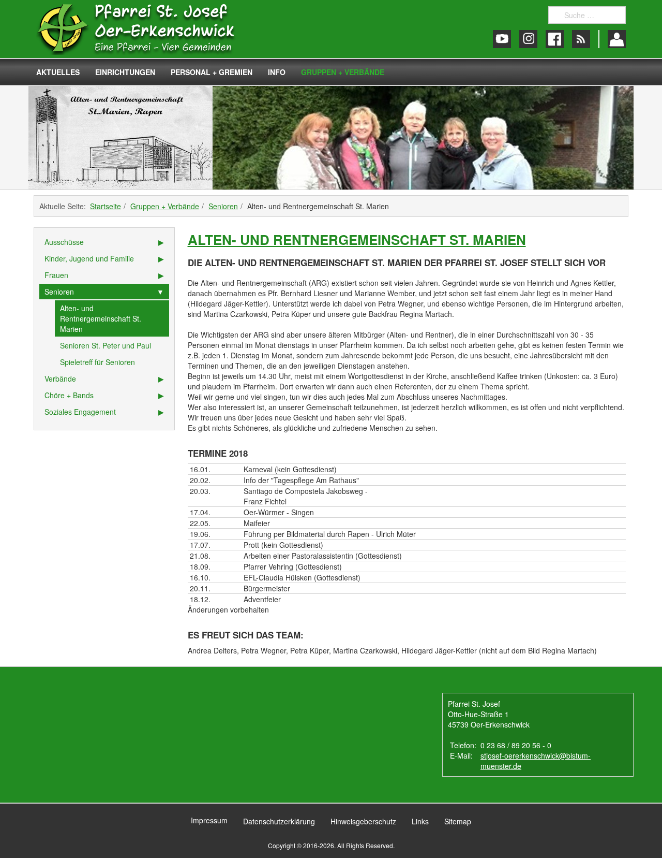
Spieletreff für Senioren (97, 362)
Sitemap (457, 821)
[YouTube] (502, 39)
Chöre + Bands (69, 395)
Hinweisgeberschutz (363, 821)
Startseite (105, 206)
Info (276, 72)
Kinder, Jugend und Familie (89, 258)
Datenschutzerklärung (279, 821)
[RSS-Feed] (581, 39)
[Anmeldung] (617, 39)
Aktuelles (58, 72)
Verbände (60, 378)
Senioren (223, 206)
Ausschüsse (64, 242)
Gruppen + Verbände (342, 72)
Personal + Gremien (211, 72)
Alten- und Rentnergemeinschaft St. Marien (357, 239)
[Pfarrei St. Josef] (146, 29)
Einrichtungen (125, 72)
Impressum (209, 820)
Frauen (56, 275)
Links (420, 821)
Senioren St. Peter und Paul (105, 345)
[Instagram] (528, 39)
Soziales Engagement (80, 411)
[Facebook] (555, 39)
